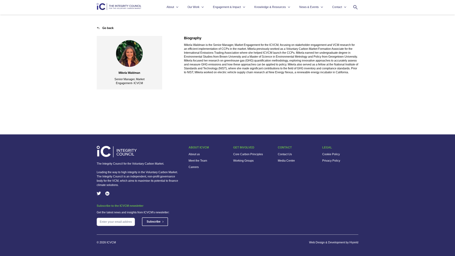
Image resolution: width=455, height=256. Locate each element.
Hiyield (353, 242)
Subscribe (153, 221)
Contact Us (285, 154)
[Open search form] (355, 7)
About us (194, 154)
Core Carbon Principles (248, 154)
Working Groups (243, 160)
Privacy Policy (331, 160)
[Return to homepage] (119, 7)
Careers (194, 167)
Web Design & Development (327, 242)
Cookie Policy (331, 154)
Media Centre (286, 160)
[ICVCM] (138, 151)
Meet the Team (198, 160)
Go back (108, 28)
